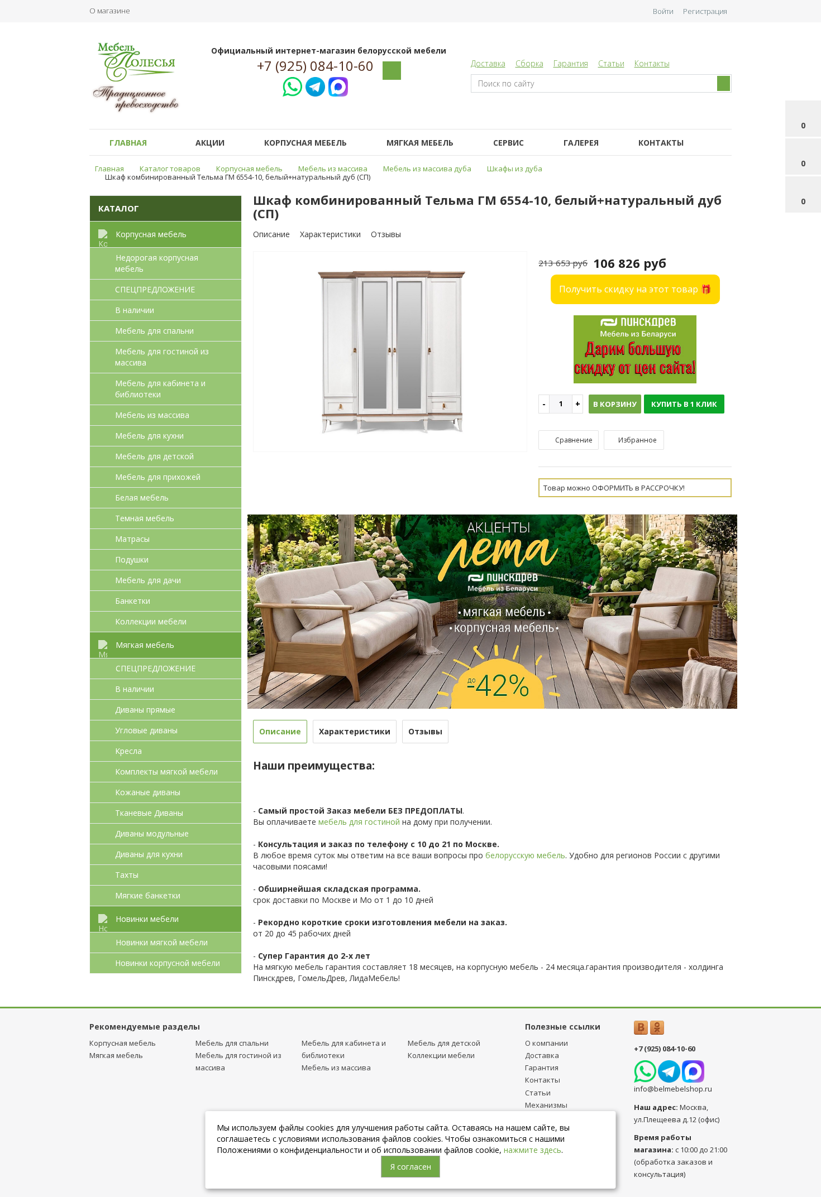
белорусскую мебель (525, 855)
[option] (390, 352)
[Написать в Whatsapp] (292, 85)
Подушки (132, 559)
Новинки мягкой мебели (162, 942)
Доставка (488, 63)
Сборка (529, 63)
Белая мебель (142, 497)
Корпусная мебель (305, 142)
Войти (663, 11)
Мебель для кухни (149, 435)
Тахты (127, 874)
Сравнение (573, 440)
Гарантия (570, 63)
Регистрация (705, 11)
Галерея (581, 142)
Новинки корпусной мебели (167, 963)
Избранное (637, 440)
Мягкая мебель (420, 142)
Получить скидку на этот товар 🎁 (635, 289)
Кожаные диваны (147, 792)
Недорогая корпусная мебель (156, 263)
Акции (210, 142)
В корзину (615, 404)
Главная (128, 142)
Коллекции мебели (151, 621)
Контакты (652, 63)
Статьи (611, 63)
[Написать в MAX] (338, 85)
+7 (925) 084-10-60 (315, 65)
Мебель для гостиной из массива (162, 357)
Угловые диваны (146, 730)
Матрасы (132, 538)
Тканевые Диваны (149, 812)
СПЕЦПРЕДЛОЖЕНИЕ (155, 289)
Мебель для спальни (154, 330)
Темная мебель (144, 518)
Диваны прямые (145, 709)
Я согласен (410, 1166)
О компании (546, 1043)
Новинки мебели (147, 919)
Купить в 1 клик (684, 404)
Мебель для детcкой (154, 456)
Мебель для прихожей (158, 477)
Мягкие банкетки (147, 895)
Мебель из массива (152, 415)
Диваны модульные (152, 833)
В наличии (134, 310)
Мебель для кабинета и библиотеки (160, 389)
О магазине (109, 11)
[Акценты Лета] (492, 610)
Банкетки (132, 600)
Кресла (128, 751)
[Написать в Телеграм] (315, 85)
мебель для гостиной (359, 821)
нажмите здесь (532, 1150)
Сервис (508, 142)
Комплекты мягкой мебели (166, 771)
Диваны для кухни (149, 854)
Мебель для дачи (148, 580)
